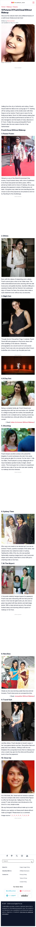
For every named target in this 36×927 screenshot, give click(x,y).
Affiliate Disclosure (24, 871)
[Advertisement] (18, 88)
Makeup (9, 7)
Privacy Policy (23, 874)
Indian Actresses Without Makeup (22, 422)
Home (3, 7)
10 (28, 815)
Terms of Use (23, 878)
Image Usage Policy (25, 867)
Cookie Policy (23, 881)
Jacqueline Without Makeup (24, 696)
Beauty (15, 7)
